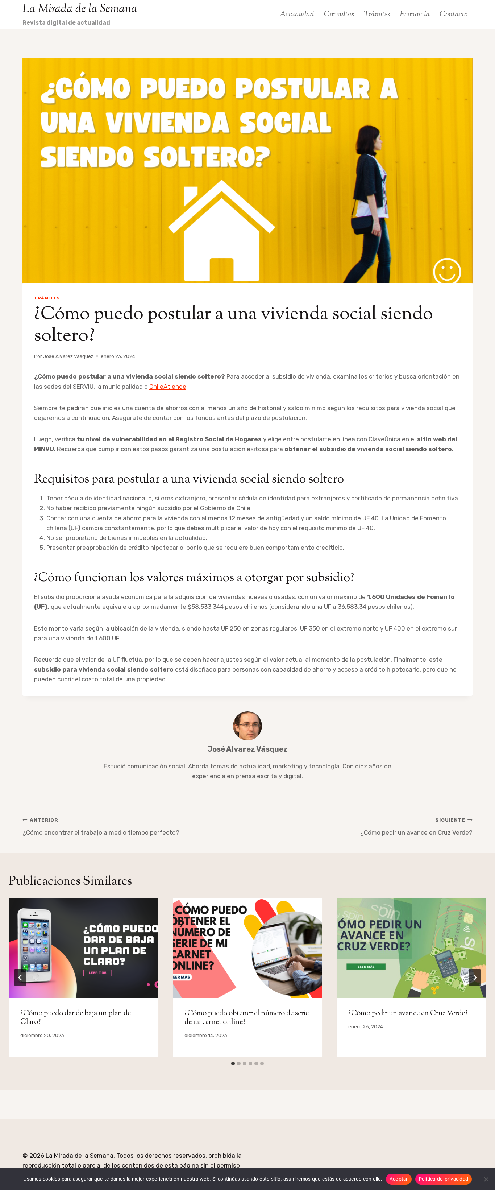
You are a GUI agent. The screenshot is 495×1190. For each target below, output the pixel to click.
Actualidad (297, 14)
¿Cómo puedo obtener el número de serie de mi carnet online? (246, 1018)
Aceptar (399, 1179)
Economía (415, 14)
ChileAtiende (167, 386)
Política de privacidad (444, 1179)
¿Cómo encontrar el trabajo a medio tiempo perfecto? (100, 826)
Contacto (453, 14)
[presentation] (83, 948)
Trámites (377, 14)
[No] (486, 1179)
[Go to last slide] (20, 977)
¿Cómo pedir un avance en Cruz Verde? (416, 826)
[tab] (233, 1063)
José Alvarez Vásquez (68, 356)
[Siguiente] (475, 977)
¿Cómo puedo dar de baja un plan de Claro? (75, 1018)
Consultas (339, 14)
